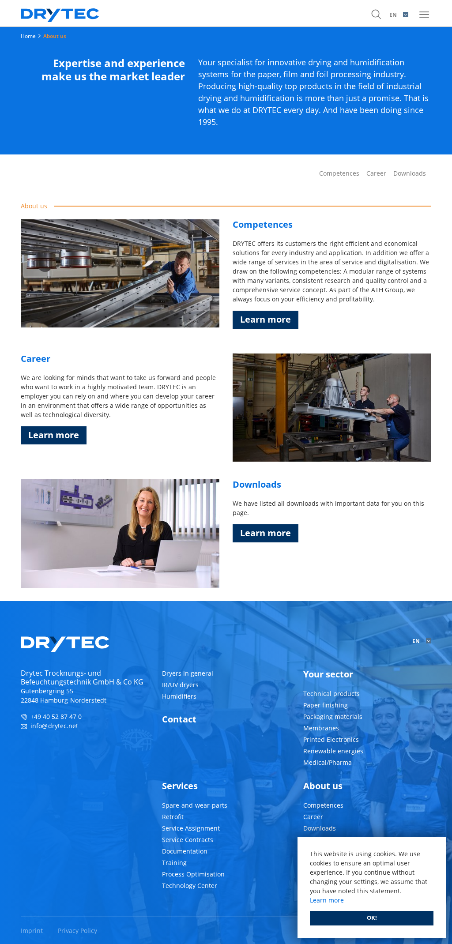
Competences (339, 173)
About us (54, 36)
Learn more (265, 319)
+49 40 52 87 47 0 (56, 716)
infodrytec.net (54, 726)
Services (180, 786)
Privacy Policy (77, 930)
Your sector (328, 674)
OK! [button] (372, 917)
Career (376, 173)
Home (28, 36)
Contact (179, 719)
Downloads (409, 173)
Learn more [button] (327, 900)
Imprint (32, 930)
